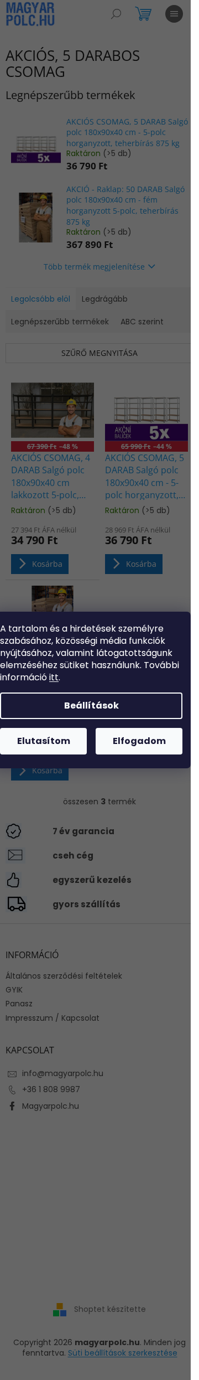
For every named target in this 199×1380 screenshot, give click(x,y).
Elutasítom (43, 741)
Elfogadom (139, 741)
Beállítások (91, 705)
